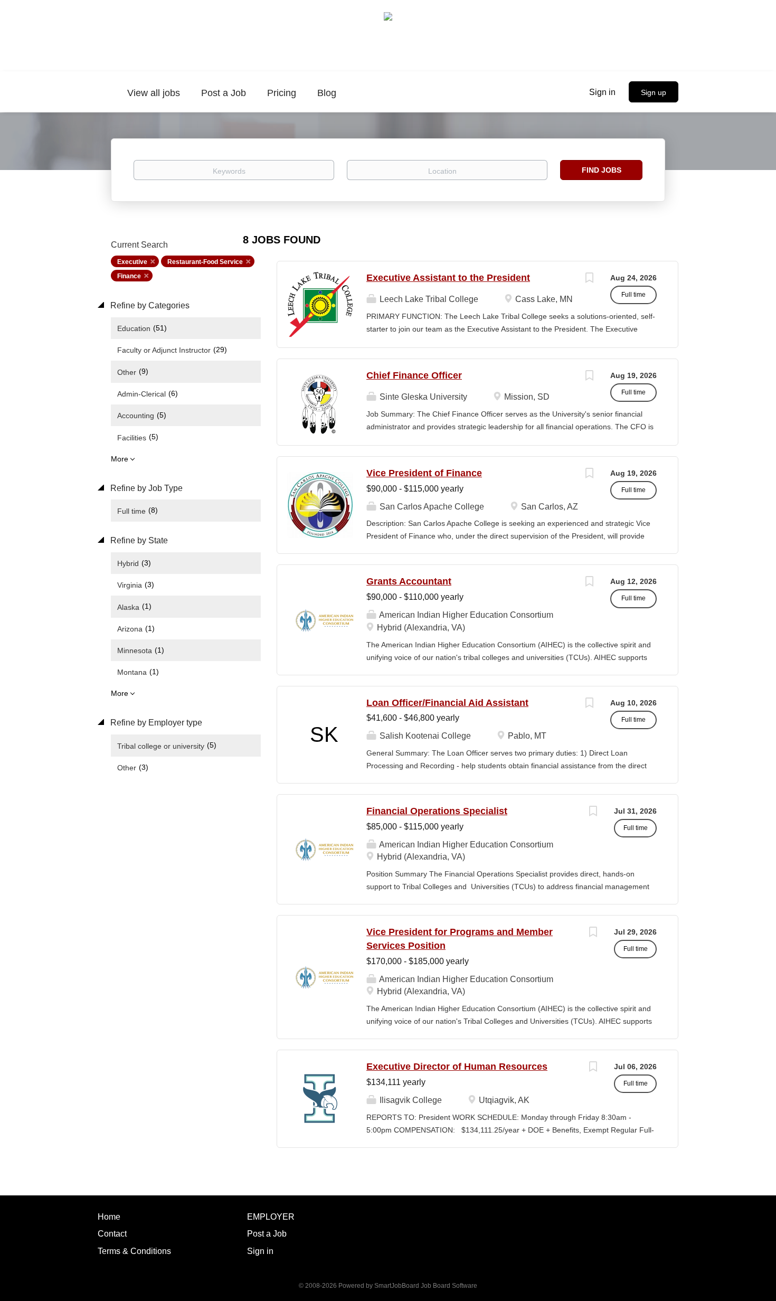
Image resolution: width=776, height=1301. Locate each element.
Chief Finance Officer (414, 375)
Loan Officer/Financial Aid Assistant (447, 702)
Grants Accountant (408, 581)
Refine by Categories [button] (149, 305)
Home (109, 1216)
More (119, 459)
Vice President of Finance (424, 473)
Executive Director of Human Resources (456, 1066)
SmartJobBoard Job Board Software (425, 1285)
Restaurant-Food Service (205, 262)
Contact (112, 1233)
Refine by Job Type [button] (145, 488)
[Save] (589, 279)
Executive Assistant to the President (448, 277)
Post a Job (267, 1233)
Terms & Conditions (134, 1251)
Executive (132, 262)
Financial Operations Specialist (436, 811)
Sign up (653, 92)
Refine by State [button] (138, 540)
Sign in (602, 92)
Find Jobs (601, 170)
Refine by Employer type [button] (155, 722)
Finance (129, 276)
